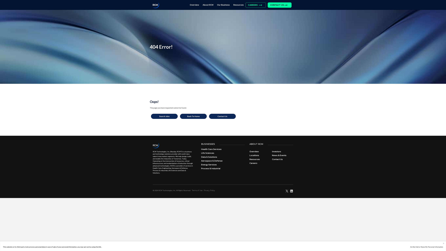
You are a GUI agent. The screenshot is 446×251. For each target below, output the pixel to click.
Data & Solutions (209, 157)
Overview (194, 5)
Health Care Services (211, 149)
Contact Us (277, 5)
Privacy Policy (209, 190)
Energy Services (209, 165)
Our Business (223, 5)
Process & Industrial (210, 168)
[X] (287, 192)
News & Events (279, 155)
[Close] (443, 243)
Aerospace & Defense (212, 161)
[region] (223, 246)
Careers (253, 5)
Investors (276, 151)
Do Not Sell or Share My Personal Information (426, 247)
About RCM (208, 5)
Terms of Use (197, 190)
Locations (254, 155)
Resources (238, 5)
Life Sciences (207, 153)
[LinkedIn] (291, 192)
